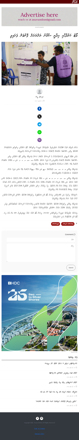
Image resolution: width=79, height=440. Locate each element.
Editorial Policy (39, 434)
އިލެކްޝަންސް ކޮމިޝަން (67, 224)
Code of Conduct (39, 429)
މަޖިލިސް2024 (55, 224)
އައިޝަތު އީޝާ (39, 97)
